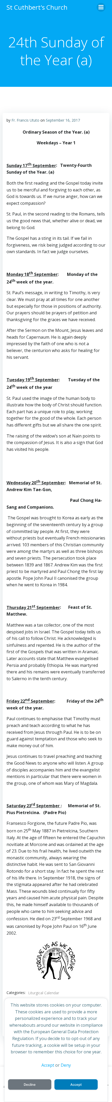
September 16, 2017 (63, 120)
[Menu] (101, 7)
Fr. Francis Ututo (25, 120)
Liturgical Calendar (43, 992)
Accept (47, 1065)
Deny (66, 1065)
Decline (30, 1085)
